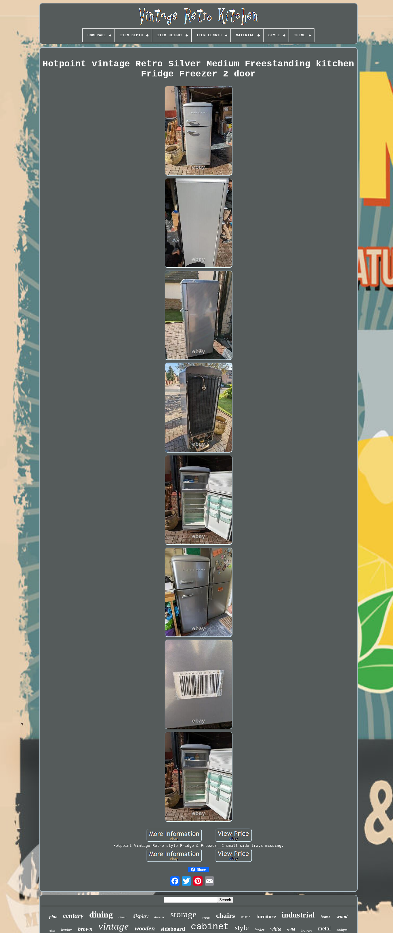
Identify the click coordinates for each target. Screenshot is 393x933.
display (140, 916)
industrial (298, 915)
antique (342, 930)
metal (324, 928)
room (206, 917)
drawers (306, 930)
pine (53, 916)
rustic (246, 917)
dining (101, 914)
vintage (113, 926)
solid (291, 930)
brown (85, 929)
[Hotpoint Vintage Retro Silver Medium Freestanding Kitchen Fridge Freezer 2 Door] (198, 131)
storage (183, 914)
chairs (225, 915)
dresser (159, 917)
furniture (266, 916)
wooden (145, 928)
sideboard (173, 929)
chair (123, 917)
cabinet (210, 927)
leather (66, 930)
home (325, 917)
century (73, 915)
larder (259, 930)
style (242, 928)
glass (52, 930)
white (275, 929)
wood (342, 916)
